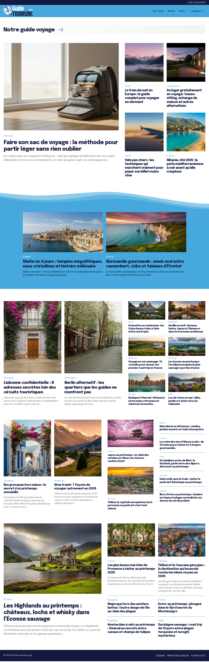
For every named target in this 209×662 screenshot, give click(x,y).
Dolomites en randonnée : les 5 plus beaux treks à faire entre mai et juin (146, 328)
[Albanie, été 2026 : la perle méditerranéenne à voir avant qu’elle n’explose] (186, 132)
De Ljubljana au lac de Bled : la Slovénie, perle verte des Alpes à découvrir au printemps (179, 463)
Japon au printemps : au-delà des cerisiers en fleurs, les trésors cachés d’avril (128, 458)
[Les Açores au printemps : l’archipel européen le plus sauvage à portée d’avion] (186, 346)
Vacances (9, 480)
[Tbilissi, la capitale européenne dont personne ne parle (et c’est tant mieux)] (130, 480)
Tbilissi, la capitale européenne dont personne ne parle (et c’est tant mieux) (130, 505)
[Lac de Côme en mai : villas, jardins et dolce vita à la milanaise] (186, 382)
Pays (162, 456)
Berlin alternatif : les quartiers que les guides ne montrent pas (90, 387)
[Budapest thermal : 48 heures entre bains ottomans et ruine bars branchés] (146, 382)
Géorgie (162, 561)
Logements (173, 86)
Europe (171, 155)
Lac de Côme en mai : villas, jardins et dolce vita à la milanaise (184, 401)
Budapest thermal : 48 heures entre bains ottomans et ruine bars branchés (146, 401)
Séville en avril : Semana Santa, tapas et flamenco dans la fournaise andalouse (185, 328)
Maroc (163, 422)
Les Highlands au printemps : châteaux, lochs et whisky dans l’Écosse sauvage (47, 612)
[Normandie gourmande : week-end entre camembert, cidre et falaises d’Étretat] (146, 232)
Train (127, 86)
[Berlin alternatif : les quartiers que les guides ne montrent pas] (93, 337)
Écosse (8, 599)
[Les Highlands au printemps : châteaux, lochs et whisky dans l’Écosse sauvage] (52, 558)
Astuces (8, 135)
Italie (130, 321)
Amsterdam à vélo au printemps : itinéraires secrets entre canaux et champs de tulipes (131, 628)
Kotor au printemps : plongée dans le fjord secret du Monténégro (180, 607)
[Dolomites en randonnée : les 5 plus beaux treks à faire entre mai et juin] (146, 310)
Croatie (163, 475)
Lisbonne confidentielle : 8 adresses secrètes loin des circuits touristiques (30, 387)
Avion (128, 155)
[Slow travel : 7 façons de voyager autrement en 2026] (78, 448)
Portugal (8, 377)
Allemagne (70, 377)
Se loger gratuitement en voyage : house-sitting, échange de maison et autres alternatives (184, 98)
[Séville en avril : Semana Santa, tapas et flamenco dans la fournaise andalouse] (186, 310)
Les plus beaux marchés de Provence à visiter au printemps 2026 (131, 569)
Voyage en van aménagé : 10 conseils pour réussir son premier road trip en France (145, 364)
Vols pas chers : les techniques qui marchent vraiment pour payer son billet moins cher (144, 168)
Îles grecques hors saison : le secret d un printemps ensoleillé (25, 488)
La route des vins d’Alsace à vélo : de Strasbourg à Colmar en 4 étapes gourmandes (182, 445)
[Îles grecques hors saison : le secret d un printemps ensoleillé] (27, 448)
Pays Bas (113, 620)
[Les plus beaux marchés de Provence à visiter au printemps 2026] (131, 540)
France (110, 256)
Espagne (172, 321)
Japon (111, 451)
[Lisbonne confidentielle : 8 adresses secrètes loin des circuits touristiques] (32, 337)
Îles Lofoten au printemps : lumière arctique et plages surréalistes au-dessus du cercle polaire (181, 497)
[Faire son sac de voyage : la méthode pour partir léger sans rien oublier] (61, 87)
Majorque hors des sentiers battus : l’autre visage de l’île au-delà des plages (129, 607)
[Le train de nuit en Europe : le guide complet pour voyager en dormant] (144, 62)
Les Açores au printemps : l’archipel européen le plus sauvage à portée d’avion (184, 364)
